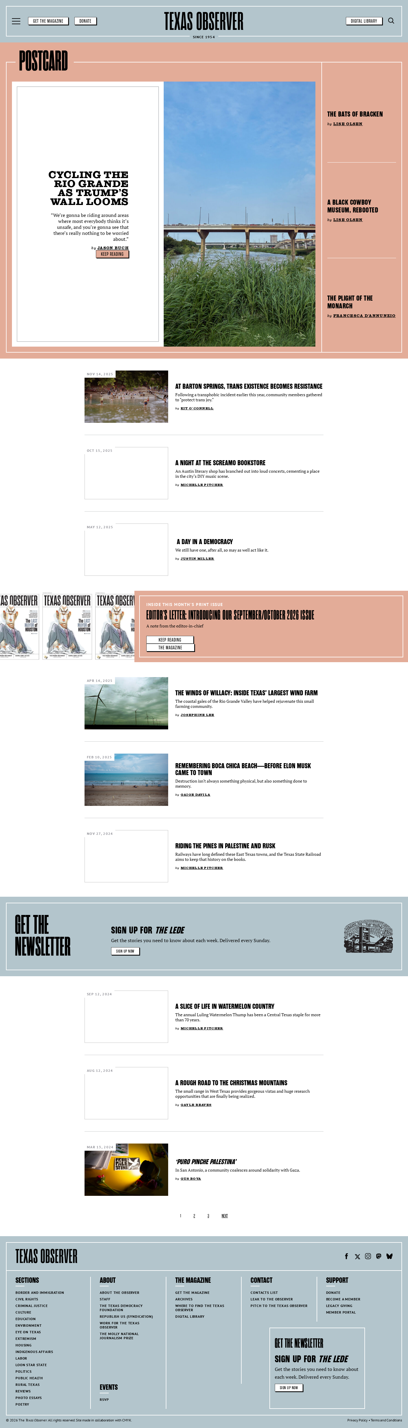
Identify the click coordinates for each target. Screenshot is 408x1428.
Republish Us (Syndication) (126, 1316)
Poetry (22, 1404)
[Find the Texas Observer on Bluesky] (389, 1257)
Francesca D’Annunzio (364, 316)
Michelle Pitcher (202, 484)
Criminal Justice (32, 1305)
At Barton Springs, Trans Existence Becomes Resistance (249, 386)
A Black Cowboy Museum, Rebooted (352, 206)
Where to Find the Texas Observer (199, 1307)
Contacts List (264, 1292)
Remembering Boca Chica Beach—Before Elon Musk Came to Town (243, 769)
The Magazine (170, 648)
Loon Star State (31, 1365)
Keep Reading (112, 254)
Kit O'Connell (197, 408)
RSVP (104, 1399)
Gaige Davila (195, 794)
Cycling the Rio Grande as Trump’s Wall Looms (88, 188)
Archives (184, 1299)
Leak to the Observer (272, 1299)
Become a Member (343, 1299)
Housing (24, 1345)
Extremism (26, 1338)
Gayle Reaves (196, 1104)
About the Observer (119, 1292)
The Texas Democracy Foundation (121, 1307)
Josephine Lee (197, 715)
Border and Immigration (40, 1292)
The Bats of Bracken (355, 114)
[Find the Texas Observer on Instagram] (368, 1257)
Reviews (23, 1391)
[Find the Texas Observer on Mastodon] (379, 1257)
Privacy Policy (357, 1420)
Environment (29, 1325)
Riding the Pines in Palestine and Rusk (225, 846)
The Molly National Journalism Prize (119, 1335)
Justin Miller (197, 558)
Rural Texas (27, 1384)
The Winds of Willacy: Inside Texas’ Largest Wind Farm (246, 693)
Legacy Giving (339, 1305)
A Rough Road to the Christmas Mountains (231, 1083)
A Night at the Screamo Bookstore (220, 463)
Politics (24, 1371)
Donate (85, 21)
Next (225, 1216)
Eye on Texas (28, 1332)
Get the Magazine (48, 21)
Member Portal (341, 1312)
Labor (21, 1358)
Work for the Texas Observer (119, 1325)
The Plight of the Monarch (350, 302)
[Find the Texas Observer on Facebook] (346, 1257)
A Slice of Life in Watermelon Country (224, 1006)
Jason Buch (113, 248)
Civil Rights (27, 1299)
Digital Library (364, 21)
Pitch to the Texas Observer (279, 1305)
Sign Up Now (125, 951)
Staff (105, 1299)
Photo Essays (29, 1397)
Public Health (29, 1378)
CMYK (126, 1420)
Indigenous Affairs (34, 1351)
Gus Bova (191, 1178)
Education (26, 1319)
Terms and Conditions (386, 1420)
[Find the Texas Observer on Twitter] (357, 1257)
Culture (23, 1312)
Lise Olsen (348, 124)
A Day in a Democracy (204, 542)
